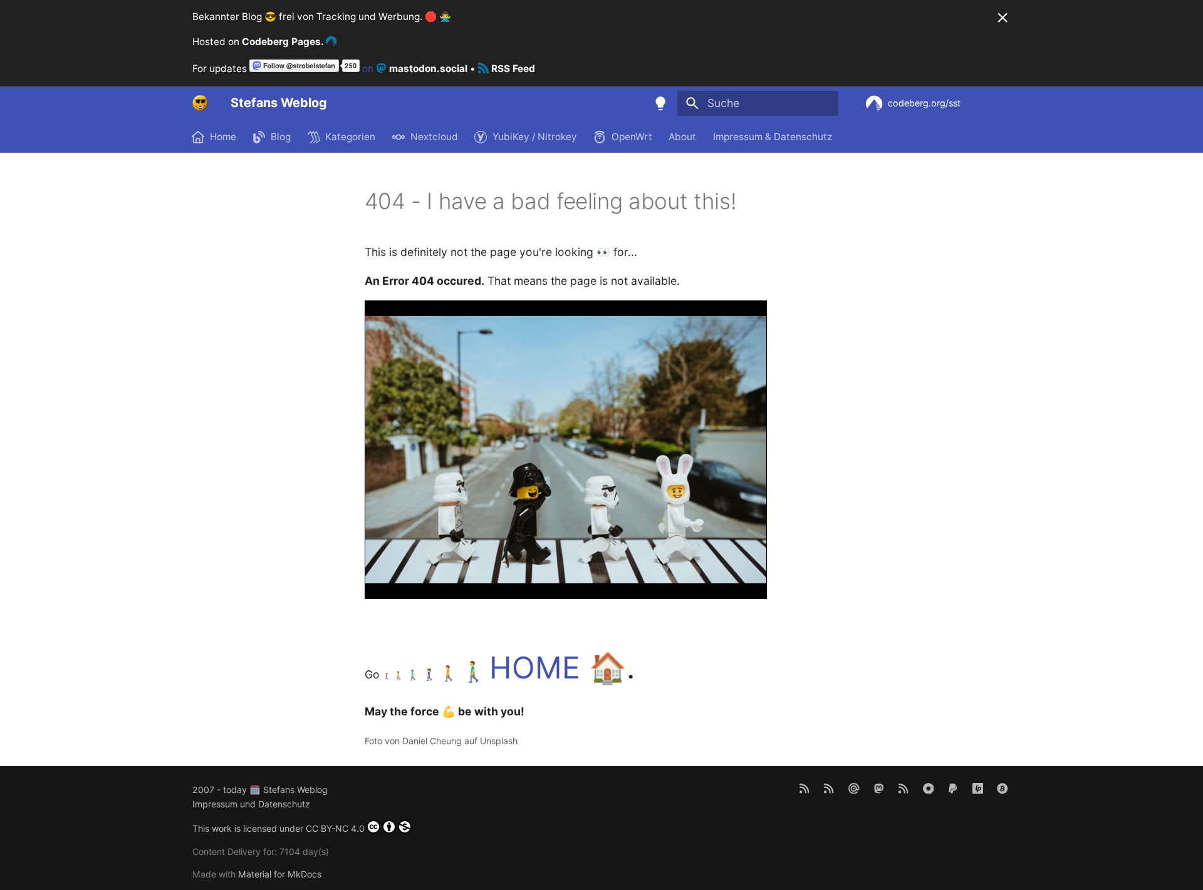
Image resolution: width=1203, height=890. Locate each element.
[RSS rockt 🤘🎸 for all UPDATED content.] (829, 788)
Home (223, 137)
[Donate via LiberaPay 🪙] (978, 788)
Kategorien (351, 137)
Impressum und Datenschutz (251, 804)
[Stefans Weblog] (200, 103)
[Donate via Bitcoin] (1003, 788)
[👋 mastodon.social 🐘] (879, 788)
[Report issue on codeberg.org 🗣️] (928, 788)
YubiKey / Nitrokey (534, 137)
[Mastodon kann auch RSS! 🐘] (903, 788)
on (413, 68)
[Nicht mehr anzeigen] (1002, 17)
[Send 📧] (854, 788)
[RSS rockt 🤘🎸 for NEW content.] (804, 788)
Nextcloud (434, 137)
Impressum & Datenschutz (772, 137)
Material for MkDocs (279, 874)
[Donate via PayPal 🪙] (953, 788)
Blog (281, 137)
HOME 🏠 (558, 667)
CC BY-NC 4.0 (335, 828)
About (683, 137)
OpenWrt (632, 137)
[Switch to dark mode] (661, 103)
